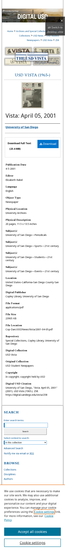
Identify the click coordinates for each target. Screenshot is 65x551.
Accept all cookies (32, 531)
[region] (32, 518)
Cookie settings (44, 512)
